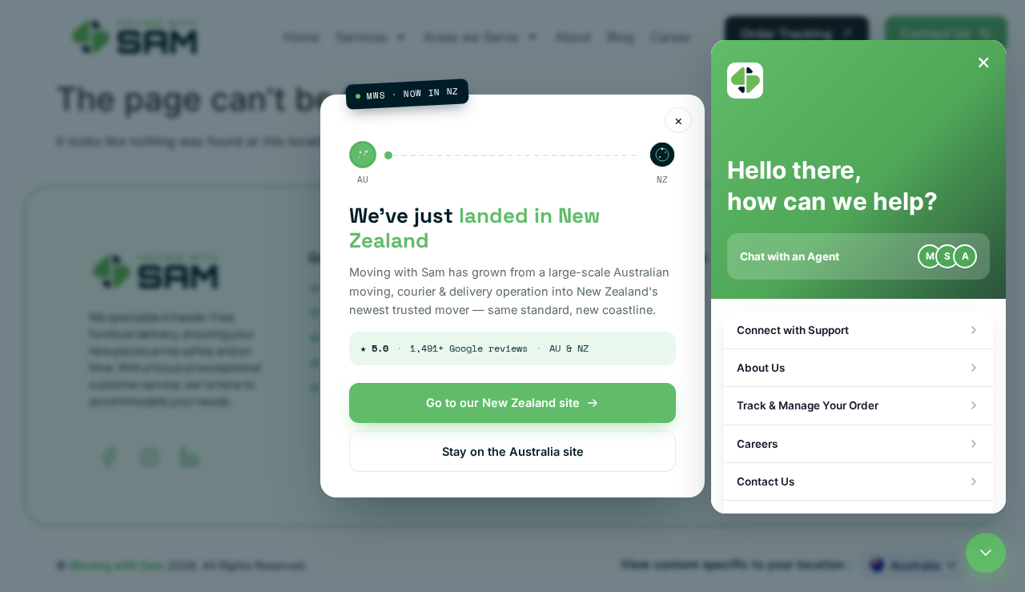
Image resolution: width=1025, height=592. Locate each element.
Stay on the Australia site (513, 451)
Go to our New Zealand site (503, 402)
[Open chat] (986, 553)
